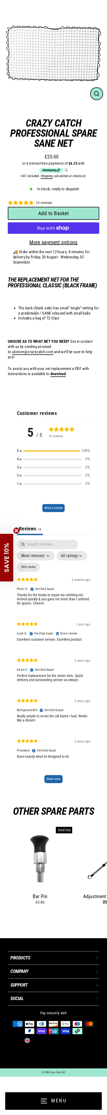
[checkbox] (28, 567)
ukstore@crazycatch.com (32, 351)
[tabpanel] (53, 664)
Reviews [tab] (30, 529)
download (58, 373)
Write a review (53, 508)
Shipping (47, 176)
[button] (53, 451)
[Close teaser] (16, 530)
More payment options (53, 242)
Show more (53, 779)
